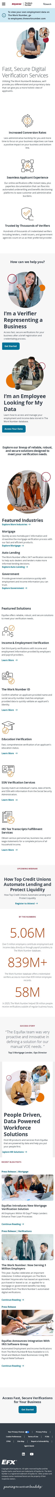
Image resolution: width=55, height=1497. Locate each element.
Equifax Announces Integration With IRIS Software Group (26, 1342)
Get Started (11, 346)
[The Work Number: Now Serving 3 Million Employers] (27, 1247)
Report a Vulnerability (40, 1441)
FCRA (47, 1436)
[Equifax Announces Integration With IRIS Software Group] (27, 1323)
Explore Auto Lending (13, 566)
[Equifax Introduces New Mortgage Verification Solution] (27, 1188)
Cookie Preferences (13, 1436)
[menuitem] (48, 4)
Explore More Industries (14, 524)
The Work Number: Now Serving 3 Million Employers (24, 1266)
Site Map (20, 1441)
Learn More (8, 660)
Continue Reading (11, 1224)
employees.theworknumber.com (28, 18)
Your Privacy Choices (16, 1432)
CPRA (8, 1441)
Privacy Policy (41, 1432)
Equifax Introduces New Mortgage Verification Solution (24, 1207)
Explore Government (13, 588)
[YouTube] (32, 1454)
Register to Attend (25, 903)
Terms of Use (33, 1436)
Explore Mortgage (11, 545)
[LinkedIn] (23, 1454)
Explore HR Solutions (13, 1151)
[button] (48, 4)
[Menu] (4, 4)
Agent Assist (29, 1446)
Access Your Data (14, 428)
